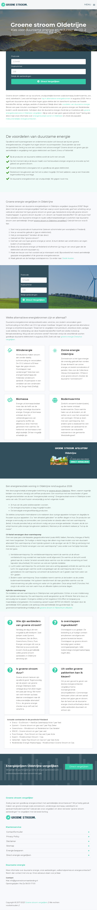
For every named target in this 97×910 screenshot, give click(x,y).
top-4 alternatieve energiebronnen (56, 98)
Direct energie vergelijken (18, 855)
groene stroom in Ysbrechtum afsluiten (56, 608)
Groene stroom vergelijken (36, 902)
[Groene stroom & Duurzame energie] (14, 4)
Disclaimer (11, 841)
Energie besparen (14, 850)
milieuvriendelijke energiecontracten (21, 119)
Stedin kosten (68, 258)
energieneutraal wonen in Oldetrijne (47, 116)
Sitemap (10, 846)
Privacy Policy (12, 836)
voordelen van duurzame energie (76, 104)
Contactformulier (14, 832)
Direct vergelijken (78, 766)
